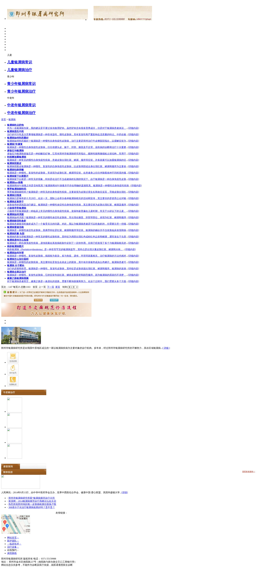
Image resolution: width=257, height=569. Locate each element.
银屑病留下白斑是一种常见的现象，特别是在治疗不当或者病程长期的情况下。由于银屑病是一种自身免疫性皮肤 (66, 179)
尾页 (57, 287)
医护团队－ (13, 540)
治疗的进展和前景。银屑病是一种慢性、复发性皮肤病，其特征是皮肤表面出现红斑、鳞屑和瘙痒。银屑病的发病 (66, 268)
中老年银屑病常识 (21, 105)
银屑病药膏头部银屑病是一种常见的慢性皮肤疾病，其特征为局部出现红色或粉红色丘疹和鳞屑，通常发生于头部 (66, 236)
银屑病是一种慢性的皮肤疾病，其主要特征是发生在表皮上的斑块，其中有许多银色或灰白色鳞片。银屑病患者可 (66, 262)
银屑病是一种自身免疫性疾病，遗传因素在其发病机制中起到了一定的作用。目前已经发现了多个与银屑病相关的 (66, 243)
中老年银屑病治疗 (21, 113)
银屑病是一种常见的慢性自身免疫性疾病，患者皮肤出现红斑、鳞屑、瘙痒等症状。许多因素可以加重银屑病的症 (66, 160)
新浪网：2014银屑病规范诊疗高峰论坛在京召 (32, 501)
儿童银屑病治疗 (19, 70)
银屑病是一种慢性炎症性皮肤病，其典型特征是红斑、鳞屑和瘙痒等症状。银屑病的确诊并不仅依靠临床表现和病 (66, 230)
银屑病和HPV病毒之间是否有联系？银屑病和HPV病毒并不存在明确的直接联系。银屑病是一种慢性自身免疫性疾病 (68, 185)
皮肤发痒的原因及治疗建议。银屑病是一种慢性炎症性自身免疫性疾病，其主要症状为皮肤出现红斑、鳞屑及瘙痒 (66, 204)
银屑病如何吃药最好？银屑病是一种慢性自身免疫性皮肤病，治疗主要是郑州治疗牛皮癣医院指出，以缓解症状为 (66, 141)
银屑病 (12, 119)
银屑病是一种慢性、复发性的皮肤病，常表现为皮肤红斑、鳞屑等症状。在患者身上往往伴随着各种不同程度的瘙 (66, 173)
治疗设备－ (13, 547)
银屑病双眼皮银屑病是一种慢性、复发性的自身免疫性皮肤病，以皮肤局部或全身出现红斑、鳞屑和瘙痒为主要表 (66, 166)
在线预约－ (13, 550)
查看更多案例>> (248, 472)
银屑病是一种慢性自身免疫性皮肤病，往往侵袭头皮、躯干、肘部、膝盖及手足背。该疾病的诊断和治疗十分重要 (66, 147)
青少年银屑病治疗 (21, 91)
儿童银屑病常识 (19, 62)
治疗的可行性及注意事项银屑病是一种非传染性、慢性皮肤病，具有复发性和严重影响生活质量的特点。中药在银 (66, 134)
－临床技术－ (14, 544)
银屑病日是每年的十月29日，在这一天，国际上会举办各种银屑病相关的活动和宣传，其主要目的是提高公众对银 (66, 198)
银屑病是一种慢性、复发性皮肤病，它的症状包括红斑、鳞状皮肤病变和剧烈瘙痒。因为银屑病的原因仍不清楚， (66, 275)
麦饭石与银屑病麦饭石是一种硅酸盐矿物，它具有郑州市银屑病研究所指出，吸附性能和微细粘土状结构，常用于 (66, 153)
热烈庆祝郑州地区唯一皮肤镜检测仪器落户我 (32, 504)
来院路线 (12, 553)
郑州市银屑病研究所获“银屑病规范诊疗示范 (31, 498)
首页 (3, 119)
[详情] (125, 492)
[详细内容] (133, 128)
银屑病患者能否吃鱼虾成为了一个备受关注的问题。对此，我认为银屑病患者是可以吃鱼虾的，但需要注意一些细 (66, 224)
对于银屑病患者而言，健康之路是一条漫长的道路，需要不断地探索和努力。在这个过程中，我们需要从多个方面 (66, 281)
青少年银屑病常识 (21, 84)
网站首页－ (13, 537)
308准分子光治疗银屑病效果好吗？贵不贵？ (31, 507)
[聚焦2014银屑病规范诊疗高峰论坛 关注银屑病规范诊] (20, 488)
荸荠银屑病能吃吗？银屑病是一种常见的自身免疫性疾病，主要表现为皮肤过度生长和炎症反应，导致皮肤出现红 (66, 192)
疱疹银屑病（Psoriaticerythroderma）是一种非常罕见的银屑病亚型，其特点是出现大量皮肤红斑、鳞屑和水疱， (65, 249)
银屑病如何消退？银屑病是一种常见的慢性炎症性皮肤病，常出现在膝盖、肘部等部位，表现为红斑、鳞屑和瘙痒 (66, 217)
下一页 (50, 287)
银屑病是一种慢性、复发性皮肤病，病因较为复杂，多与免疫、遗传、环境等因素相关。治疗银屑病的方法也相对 (66, 256)
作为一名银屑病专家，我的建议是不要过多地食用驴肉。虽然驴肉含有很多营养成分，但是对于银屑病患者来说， (66, 128)
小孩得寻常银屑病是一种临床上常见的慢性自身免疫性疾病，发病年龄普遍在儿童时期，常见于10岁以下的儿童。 (66, 211)
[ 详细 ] (166, 348)
